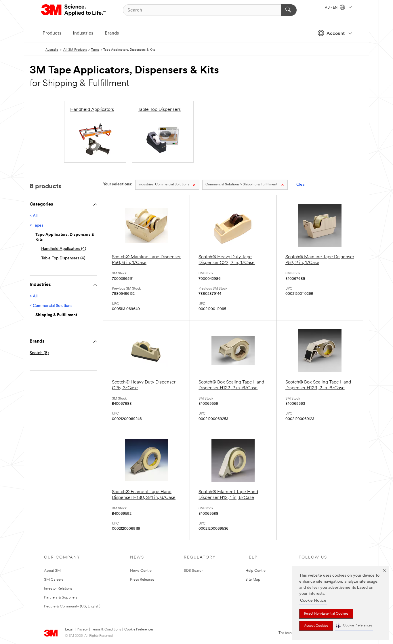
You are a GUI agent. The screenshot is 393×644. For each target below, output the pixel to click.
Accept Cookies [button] (316, 626)
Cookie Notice (313, 601)
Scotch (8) (39, 353)
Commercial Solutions (163, 184)
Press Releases (142, 580)
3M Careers (54, 580)
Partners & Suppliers (60, 597)
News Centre (141, 571)
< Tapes (36, 225)
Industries (83, 33)
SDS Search (193, 571)
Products (52, 33)
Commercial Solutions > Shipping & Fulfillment (241, 184)
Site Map (252, 580)
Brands (112, 33)
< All (33, 216)
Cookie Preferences (138, 629)
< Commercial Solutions (51, 306)
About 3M (52, 571)
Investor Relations (58, 588)
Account (335, 33)
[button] (354, 625)
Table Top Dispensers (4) (63, 258)
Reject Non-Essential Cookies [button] (326, 613)
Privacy (82, 629)
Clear (301, 185)
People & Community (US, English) (72, 606)
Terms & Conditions (106, 629)
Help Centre (255, 571)
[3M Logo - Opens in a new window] (73, 10)
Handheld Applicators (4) (63, 249)
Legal (69, 629)
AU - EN (331, 8)
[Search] (289, 10)
